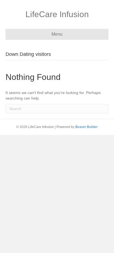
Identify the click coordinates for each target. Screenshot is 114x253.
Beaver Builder (86, 127)
